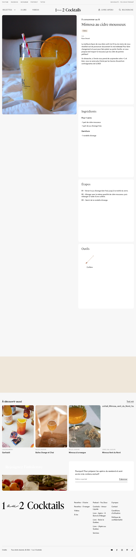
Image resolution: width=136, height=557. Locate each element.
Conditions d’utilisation (116, 512)
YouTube (5, 2)
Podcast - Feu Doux (100, 502)
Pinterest (34, 2)
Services (96, 533)
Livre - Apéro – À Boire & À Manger (99, 514)
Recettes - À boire (81, 502)
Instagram (24, 2)
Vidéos (76, 511)
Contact (115, 506)
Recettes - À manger (82, 506)
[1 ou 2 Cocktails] (68, 9)
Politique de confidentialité (117, 518)
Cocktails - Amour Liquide (99, 508)
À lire (76, 515)
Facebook (14, 2)
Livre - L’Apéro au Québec (99, 528)
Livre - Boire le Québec (98, 521)
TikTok (42, 2)
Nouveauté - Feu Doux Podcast (122, 2)
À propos (115, 502)
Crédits (4, 550)
